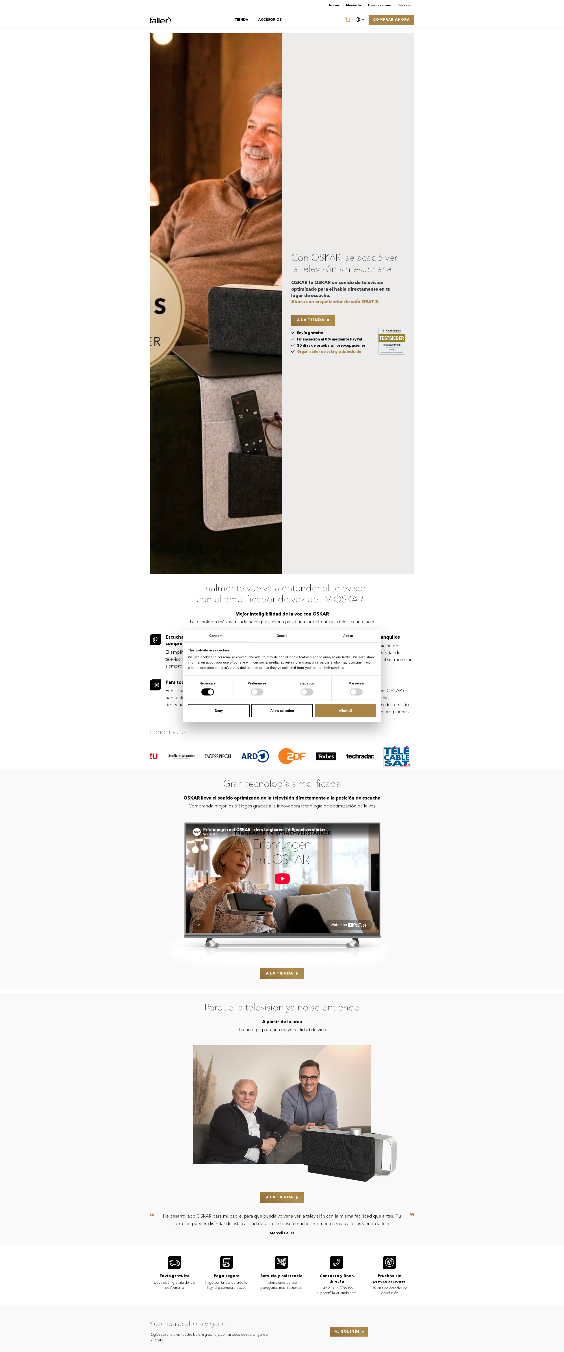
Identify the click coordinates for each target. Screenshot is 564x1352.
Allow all (345, 710)
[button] (360, 20)
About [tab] (348, 635)
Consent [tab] (216, 635)
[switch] (257, 692)
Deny (219, 710)
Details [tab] (282, 635)
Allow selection (282, 710)
